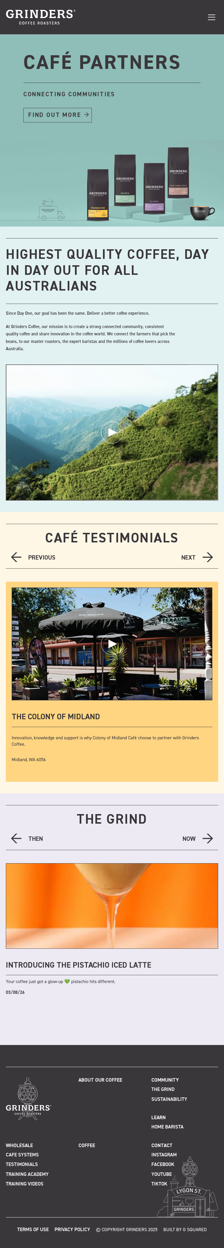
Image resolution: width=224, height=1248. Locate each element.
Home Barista (167, 1127)
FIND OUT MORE (54, 115)
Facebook (162, 1164)
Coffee (86, 1145)
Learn (158, 1117)
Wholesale (19, 1145)
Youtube (161, 1174)
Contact (162, 1145)
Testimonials (22, 1164)
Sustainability (169, 1099)
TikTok (159, 1184)
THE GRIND (112, 820)
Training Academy (27, 1174)
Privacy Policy (72, 1229)
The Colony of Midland (56, 717)
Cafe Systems (22, 1155)
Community (165, 1080)
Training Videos (24, 1184)
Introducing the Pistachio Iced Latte (78, 965)
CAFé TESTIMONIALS (112, 538)
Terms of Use (33, 1229)
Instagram (164, 1155)
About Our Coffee (100, 1080)
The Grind (162, 1089)
